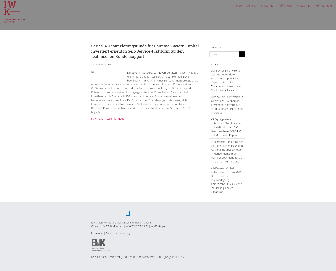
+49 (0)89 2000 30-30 (137, 226)
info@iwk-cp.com (160, 226)
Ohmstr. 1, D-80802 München (107, 226)
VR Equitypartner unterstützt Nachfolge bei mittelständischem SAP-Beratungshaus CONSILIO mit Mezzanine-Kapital (226, 127)
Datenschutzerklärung (118, 233)
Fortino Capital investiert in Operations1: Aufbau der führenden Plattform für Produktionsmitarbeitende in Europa (227, 104)
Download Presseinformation (108, 118)
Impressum (97, 233)
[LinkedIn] (128, 213)
